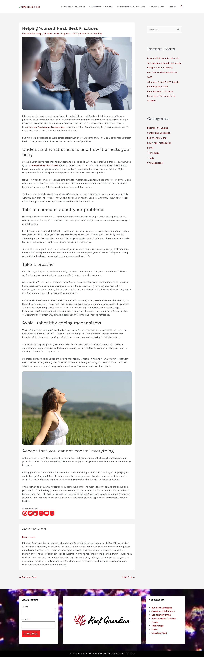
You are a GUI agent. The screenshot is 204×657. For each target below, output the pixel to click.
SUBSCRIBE (31, 633)
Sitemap (130, 654)
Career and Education (159, 132)
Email (26, 619)
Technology (153, 152)
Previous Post (27, 577)
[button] (181, 6)
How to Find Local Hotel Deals (163, 58)
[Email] (46, 513)
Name (25, 606)
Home (150, 147)
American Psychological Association (45, 127)
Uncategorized (155, 162)
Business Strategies (157, 127)
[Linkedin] (35, 513)
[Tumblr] (41, 513)
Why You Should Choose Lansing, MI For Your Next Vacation (161, 96)
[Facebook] (24, 513)
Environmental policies (159, 142)
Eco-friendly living (31, 33)
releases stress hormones (44, 165)
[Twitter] (30, 513)
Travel (150, 157)
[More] (52, 513)
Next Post (128, 577)
